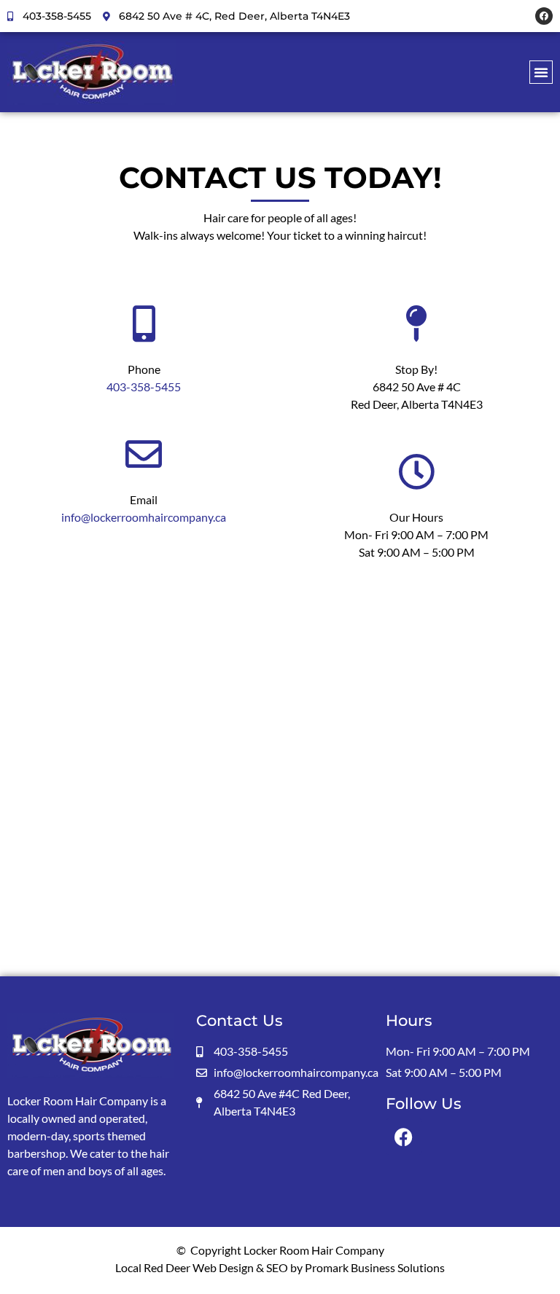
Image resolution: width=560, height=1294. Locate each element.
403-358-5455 (143, 386)
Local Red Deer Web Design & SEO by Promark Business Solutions (280, 1267)
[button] (541, 72)
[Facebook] (544, 16)
